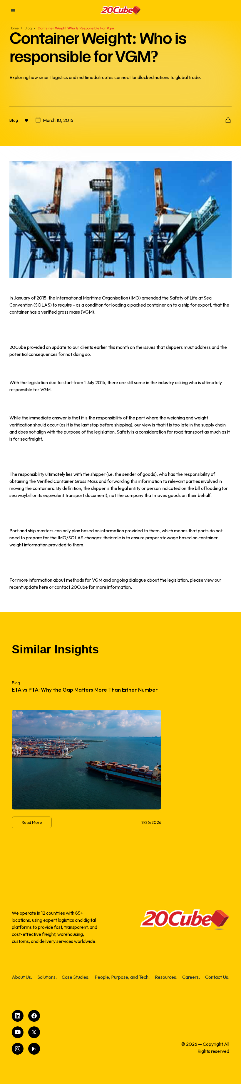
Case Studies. (75, 977)
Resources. (166, 977)
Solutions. (47, 977)
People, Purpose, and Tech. (122, 977)
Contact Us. (217, 977)
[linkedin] (18, 1016)
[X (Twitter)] (34, 1032)
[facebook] (34, 1016)
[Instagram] (18, 1049)
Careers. (191, 977)
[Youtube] (18, 1032)
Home (14, 28)
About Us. (22, 977)
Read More (32, 822)
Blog (28, 28)
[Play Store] (34, 1049)
